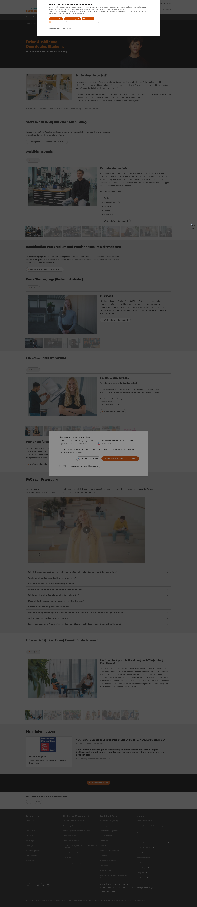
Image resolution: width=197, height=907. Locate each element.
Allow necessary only (72, 19)
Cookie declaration (55, 28)
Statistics (83, 22)
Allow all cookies (56, 19)
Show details (67, 28)
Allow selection (88, 19)
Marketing (95, 22)
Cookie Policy (122, 9)
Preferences (70, 22)
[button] (193, 226)
